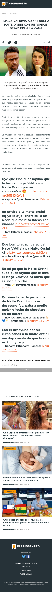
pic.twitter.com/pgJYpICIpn (27, 252)
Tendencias (10, 404)
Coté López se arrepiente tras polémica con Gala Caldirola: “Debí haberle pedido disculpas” (26, 435)
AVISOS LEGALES (26, 574)
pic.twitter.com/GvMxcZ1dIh (25, 226)
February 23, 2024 (13, 260)
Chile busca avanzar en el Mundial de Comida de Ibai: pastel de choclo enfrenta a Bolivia (26, 522)
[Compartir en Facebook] (3, 44)
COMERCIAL (26, 567)
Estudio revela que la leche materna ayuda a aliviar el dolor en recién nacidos (26, 479)
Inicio (4, 14)
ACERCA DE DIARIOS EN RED (26, 563)
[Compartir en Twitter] (9, 44)
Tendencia (13, 14)
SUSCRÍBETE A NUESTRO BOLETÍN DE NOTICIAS (26, 360)
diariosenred (8, 442)
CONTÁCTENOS (26, 570)
